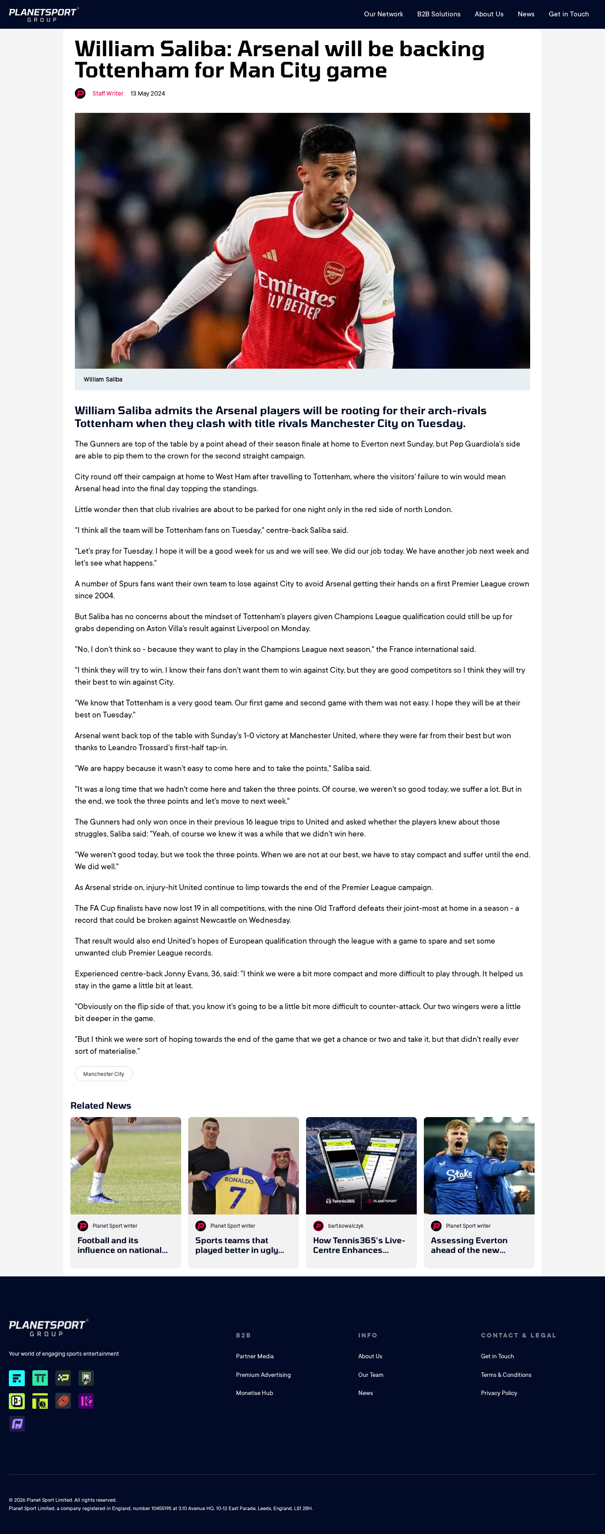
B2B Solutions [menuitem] (439, 14)
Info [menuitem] (368, 1335)
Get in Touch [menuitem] (569, 14)
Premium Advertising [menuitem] (263, 1375)
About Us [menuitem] (489, 14)
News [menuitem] (526, 14)
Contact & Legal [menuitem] (519, 1335)
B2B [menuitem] (244, 1335)
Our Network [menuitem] (383, 14)
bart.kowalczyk (346, 1226)
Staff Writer (108, 93)
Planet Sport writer (115, 1226)
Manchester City (103, 1074)
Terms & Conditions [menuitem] (506, 1375)
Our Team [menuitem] (371, 1375)
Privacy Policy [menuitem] (499, 1393)
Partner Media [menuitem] (255, 1356)
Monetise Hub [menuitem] (254, 1393)
